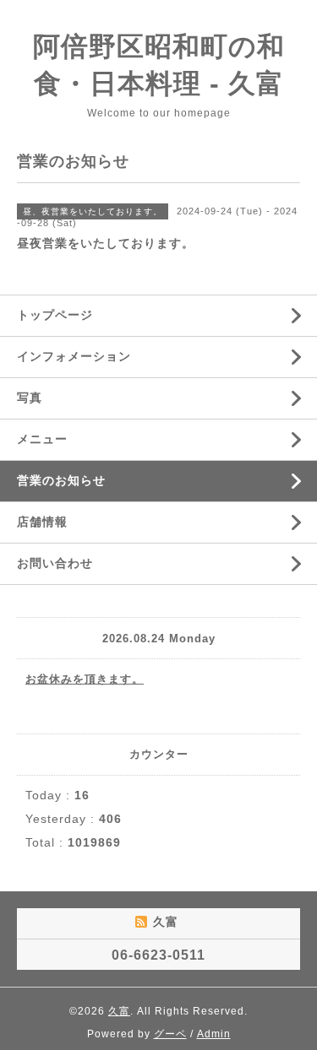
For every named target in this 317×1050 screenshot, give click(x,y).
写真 (29, 397)
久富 (119, 1011)
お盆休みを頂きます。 (84, 679)
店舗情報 (42, 521)
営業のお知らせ (61, 480)
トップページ (55, 315)
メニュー (42, 439)
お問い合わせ (55, 563)
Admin (214, 1034)
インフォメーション (74, 356)
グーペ (170, 1034)
